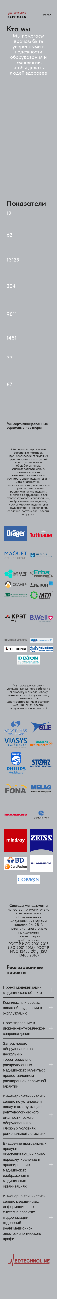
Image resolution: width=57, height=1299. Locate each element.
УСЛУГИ (36, 1284)
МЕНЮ (47, 14)
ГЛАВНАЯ (14, 1284)
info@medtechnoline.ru (21, 1271)
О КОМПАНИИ (18, 1291)
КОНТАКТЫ (38, 1291)
